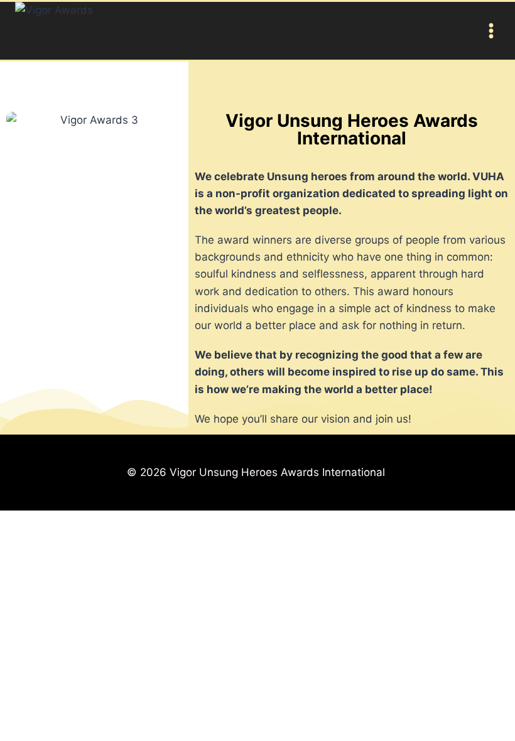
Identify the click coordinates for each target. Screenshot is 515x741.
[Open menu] (488, 30)
